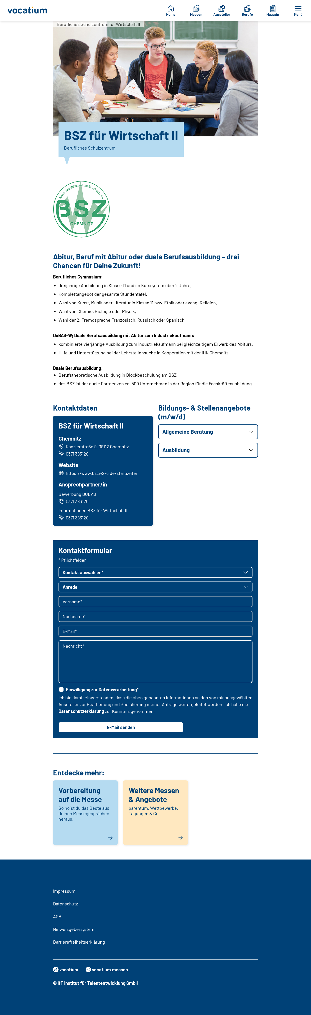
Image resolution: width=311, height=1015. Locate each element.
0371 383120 (77, 453)
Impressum (64, 891)
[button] (208, 432)
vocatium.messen (110, 969)
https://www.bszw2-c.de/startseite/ (102, 473)
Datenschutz (65, 903)
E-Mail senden (121, 727)
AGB (57, 916)
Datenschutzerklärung (81, 711)
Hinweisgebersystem (73, 929)
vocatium (68, 969)
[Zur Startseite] (28, 11)
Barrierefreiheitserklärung (79, 942)
